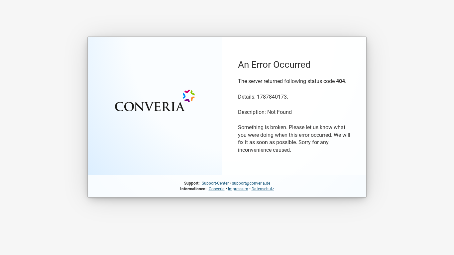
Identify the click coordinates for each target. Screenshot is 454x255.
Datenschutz (263, 189)
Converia (217, 189)
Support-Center (215, 183)
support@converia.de (251, 183)
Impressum (238, 189)
